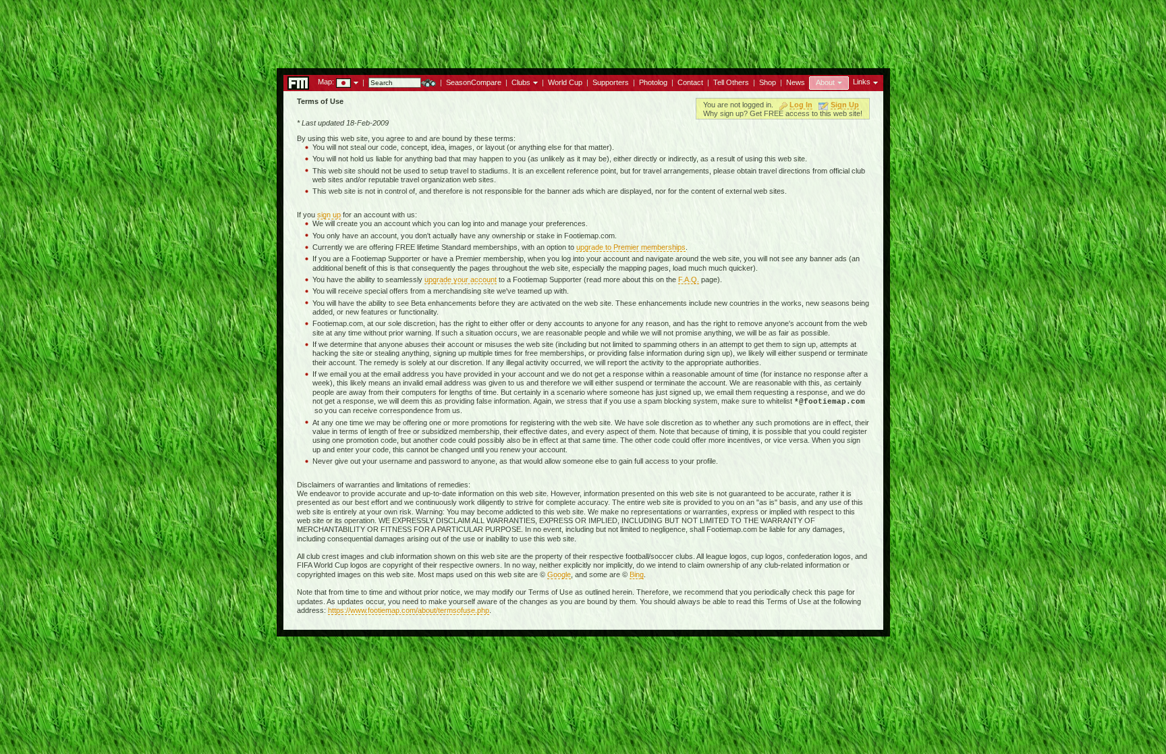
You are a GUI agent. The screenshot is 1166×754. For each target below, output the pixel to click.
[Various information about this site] (838, 82)
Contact (690, 82)
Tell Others (731, 82)
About (825, 82)
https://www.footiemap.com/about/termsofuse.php (408, 610)
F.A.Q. (688, 279)
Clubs (520, 82)
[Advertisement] (583, 30)
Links (861, 82)
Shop (767, 82)
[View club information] (534, 82)
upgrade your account (460, 279)
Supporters (610, 82)
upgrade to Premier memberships (631, 247)
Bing (637, 574)
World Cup (565, 82)
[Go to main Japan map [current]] (335, 82)
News (795, 82)
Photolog (653, 82)
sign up (329, 215)
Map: (326, 82)
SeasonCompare (473, 82)
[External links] (874, 82)
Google (559, 574)
